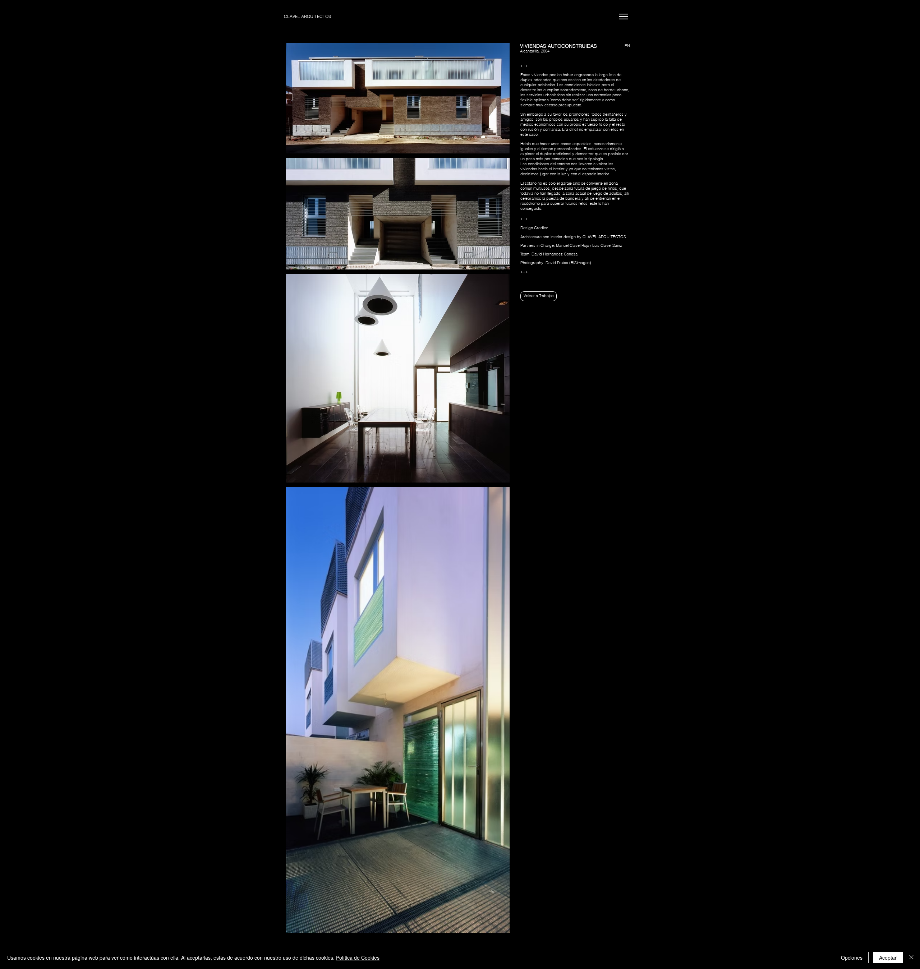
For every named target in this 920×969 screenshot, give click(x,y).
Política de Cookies (358, 957)
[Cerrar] (911, 957)
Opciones (851, 957)
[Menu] (623, 16)
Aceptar (888, 957)
